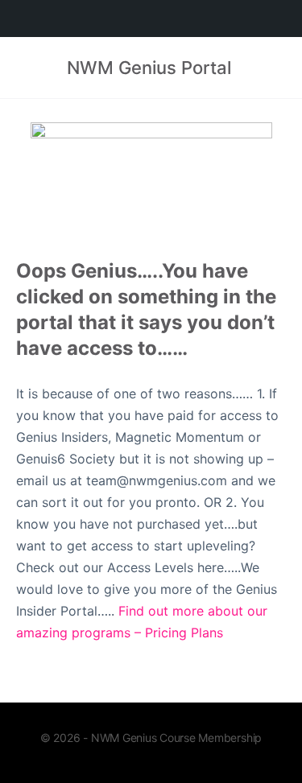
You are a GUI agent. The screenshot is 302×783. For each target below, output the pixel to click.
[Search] (272, 67)
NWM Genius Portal (149, 67)
